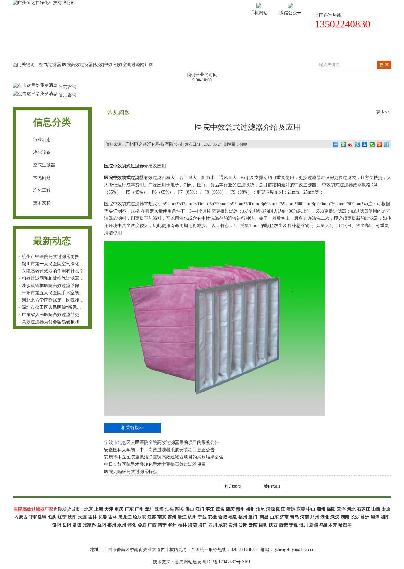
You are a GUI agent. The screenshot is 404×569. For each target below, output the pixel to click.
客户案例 (176, 48)
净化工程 (42, 190)
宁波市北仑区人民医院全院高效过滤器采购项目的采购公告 (161, 442)
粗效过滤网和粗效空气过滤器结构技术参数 (64, 278)
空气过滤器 (44, 165)
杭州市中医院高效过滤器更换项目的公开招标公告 (70, 256)
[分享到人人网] (365, 144)
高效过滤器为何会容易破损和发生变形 (59, 322)
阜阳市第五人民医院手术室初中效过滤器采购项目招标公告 (79, 292)
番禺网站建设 (188, 562)
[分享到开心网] (379, 144)
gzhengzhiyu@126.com (295, 549)
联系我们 (363, 48)
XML (247, 562)
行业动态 (42, 139)
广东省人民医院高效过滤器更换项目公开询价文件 (70, 314)
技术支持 (223, 48)
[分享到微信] (372, 144)
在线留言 (316, 48)
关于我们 (83, 48)
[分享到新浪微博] (350, 144)
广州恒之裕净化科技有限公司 (153, 144)
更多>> (383, 112)
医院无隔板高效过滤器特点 (130, 471)
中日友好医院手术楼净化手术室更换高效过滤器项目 (155, 464)
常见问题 (42, 177)
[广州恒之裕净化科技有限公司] (44, 2)
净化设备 (42, 152)
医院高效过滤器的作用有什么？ (53, 271)
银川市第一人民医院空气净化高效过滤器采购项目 (70, 263)
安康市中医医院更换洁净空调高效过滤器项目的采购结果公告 (163, 457)
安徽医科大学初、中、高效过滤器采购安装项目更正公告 (159, 449)
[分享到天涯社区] (386, 144)
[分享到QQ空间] (343, 144)
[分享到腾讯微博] (357, 144)
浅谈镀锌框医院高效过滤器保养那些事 (59, 285)
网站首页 (36, 48)
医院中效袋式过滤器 (124, 166)
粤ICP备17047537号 (222, 562)
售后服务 (269, 48)
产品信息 (129, 48)
